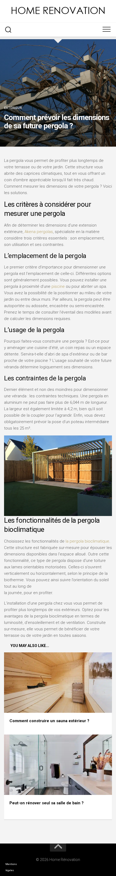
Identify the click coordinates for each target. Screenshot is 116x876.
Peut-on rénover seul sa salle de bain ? (46, 803)
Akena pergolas (39, 231)
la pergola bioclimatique (87, 541)
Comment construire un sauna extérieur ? (49, 720)
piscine (58, 286)
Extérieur (13, 108)
